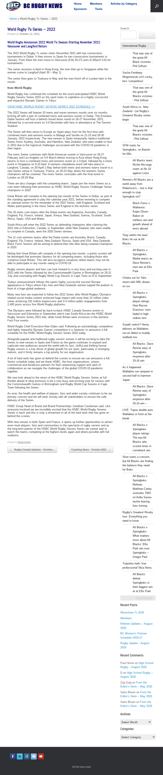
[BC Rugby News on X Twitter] (20, 756)
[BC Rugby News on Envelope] (34, 756)
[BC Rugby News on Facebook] (13, 756)
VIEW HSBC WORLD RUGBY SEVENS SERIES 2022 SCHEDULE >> (51, 106)
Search (124, 28)
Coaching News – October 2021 (91, 449)
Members (96, 3)
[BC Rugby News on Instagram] (27, 756)
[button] (156, 6)
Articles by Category (124, 3)
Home (78, 3)
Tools (98, 9)
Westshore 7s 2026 (132, 612)
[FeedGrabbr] (138, 598)
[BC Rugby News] (35, 6)
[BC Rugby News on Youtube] (41, 756)
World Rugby (24, 442)
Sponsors (80, 9)
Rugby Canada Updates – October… (32, 449)
